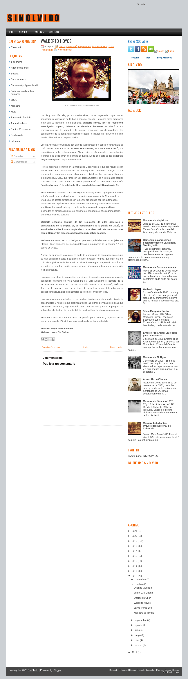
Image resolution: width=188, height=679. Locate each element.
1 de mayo (16, 61)
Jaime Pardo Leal (143, 607)
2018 (135, 546)
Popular (135, 57)
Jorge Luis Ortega (143, 592)
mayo (138, 635)
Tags (148, 57)
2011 (135, 652)
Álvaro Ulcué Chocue (155, 379)
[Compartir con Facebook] (53, 339)
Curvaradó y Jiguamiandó (24, 85)
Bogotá (14, 73)
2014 (135, 566)
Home (11, 32)
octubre (139, 584)
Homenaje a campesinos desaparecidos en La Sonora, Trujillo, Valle (159, 243)
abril (137, 640)
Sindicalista (17, 135)
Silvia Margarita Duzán (156, 311)
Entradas (18, 156)
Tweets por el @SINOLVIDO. (143, 456)
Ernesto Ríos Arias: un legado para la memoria (160, 334)
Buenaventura (18, 79)
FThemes (123, 670)
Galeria (39, 32)
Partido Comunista (20, 129)
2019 (135, 541)
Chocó (62, 46)
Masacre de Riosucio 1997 (158, 401)
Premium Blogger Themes (167, 670)
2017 (135, 551)
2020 (135, 536)
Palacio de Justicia (21, 117)
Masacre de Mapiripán (155, 220)
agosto (139, 625)
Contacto (54, 32)
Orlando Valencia (143, 587)
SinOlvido (33, 670)
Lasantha (150, 670)
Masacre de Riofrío (144, 612)
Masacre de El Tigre (154, 357)
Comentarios (20, 161)
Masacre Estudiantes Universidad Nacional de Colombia (157, 426)
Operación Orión (142, 597)
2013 (135, 571)
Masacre (15, 105)
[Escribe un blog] (46, 339)
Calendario (16, 47)
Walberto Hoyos (56, 41)
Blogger (57, 670)
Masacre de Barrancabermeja (159, 267)
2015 (135, 561)
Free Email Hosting (170, 672)
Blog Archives (164, 57)
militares (15, 141)
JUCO (14, 100)
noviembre (141, 579)
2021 (135, 531)
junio (137, 630)
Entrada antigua (117, 347)
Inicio (85, 347)
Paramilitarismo (19, 123)
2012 (135, 576)
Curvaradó (71, 46)
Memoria (24, 32)
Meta (13, 111)
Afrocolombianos (20, 67)
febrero (139, 645)
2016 (135, 556)
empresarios (84, 46)
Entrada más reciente (51, 347)
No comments (65, 50)
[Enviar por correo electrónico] (42, 339)
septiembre (141, 620)
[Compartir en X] (49, 339)
